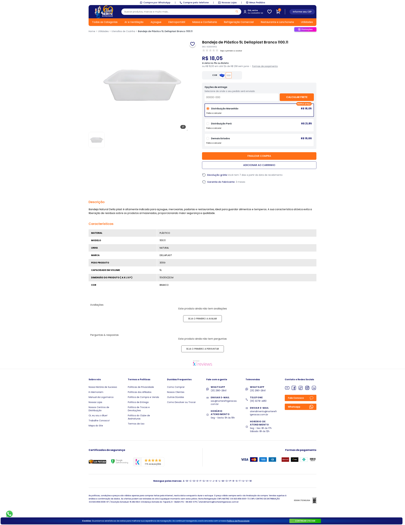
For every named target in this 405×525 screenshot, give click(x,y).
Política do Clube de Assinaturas (139, 417)
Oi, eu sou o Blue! (98, 415)
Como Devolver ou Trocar (181, 402)
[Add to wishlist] (192, 44)
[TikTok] (300, 387)
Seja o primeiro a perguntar (202, 348)
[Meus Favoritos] (269, 12)
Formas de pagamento (265, 66)
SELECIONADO (259, 111)
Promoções (307, 29)
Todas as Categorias (105, 22)
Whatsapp (294, 406)
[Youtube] (287, 387)
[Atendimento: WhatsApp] (9, 514)
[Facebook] (293, 387)
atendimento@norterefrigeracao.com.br (263, 413)
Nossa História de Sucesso (103, 387)
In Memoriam (96, 392)
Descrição (97, 202)
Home (92, 31)
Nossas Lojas (229, 2)
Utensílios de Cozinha (123, 31)
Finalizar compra (259, 156)
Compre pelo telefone (196, 2)
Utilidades (307, 22)
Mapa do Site (96, 425)
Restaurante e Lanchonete (277, 22)
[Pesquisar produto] (237, 11)
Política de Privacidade (238, 520)
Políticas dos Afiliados (139, 392)
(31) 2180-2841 (218, 390)
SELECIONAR (259, 126)
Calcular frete (296, 97)
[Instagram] (307, 387)
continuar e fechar (305, 520)
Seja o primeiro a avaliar (202, 318)
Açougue (156, 22)
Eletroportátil (176, 22)
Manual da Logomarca (101, 397)
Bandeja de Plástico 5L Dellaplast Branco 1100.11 (165, 31)
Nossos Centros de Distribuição (99, 409)
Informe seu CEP (302, 11)
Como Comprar (176, 387)
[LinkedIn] (314, 387)
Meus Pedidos (257, 2)
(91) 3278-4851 (258, 401)
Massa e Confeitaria (204, 22)
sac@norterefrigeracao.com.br (224, 402)
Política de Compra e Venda (143, 397)
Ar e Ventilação (134, 22)
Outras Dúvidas (175, 397)
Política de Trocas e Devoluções (139, 409)
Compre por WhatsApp (156, 2)
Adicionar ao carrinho (259, 165)
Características (101, 224)
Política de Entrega (138, 402)
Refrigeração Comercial (239, 22)
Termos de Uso (136, 423)
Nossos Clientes (175, 392)
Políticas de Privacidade (141, 387)
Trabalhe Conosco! (99, 420)
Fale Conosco (296, 398)
